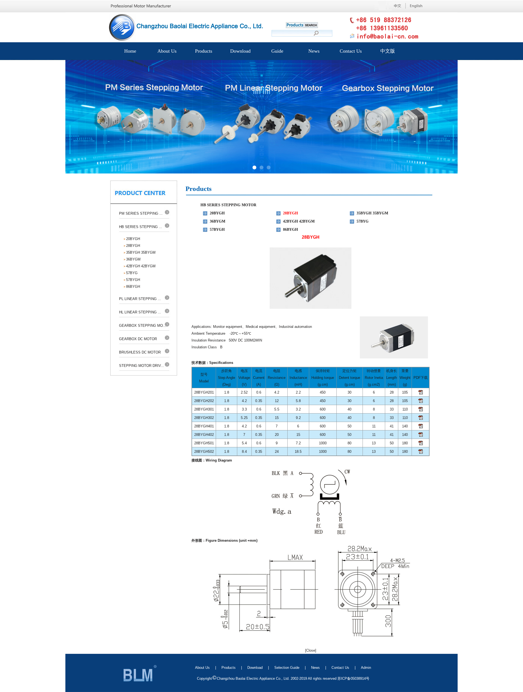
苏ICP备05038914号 (353, 678)
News (314, 51)
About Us (167, 51)
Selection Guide (286, 668)
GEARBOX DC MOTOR (138, 339)
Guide (277, 51)
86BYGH (133, 286)
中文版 (387, 51)
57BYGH (133, 280)
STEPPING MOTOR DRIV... (141, 366)
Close (310, 650)
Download (240, 51)
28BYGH (133, 246)
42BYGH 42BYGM (141, 266)
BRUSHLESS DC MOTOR (140, 352)
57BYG (132, 273)
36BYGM (133, 259)
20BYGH (133, 239)
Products (203, 51)
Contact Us (351, 51)
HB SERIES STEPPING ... (140, 227)
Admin (366, 668)
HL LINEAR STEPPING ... (140, 312)
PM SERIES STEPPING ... (141, 213)
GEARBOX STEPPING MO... (142, 325)
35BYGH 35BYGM (141, 252)
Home (130, 51)
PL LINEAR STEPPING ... (140, 299)
